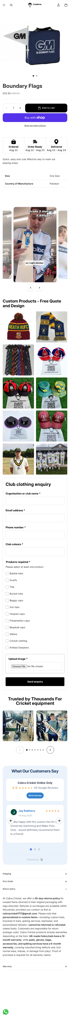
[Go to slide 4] (35, 750)
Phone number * (16, 527)
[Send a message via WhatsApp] (6, 1012)
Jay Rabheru (27, 810)
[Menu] (4, 5)
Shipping (7, 873)
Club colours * (14, 544)
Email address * (15, 510)
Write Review (35, 795)
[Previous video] (31, 288)
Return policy (9, 889)
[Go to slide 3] (32, 750)
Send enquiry (35, 681)
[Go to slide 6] (40, 750)
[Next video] (39, 288)
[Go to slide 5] (37, 750)
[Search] (11, 5)
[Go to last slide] (11, 821)
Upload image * (18, 658)
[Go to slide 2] (29, 750)
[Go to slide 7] (43, 750)
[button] (35, 245)
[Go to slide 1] (27, 750)
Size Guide (8, 881)
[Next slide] (50, 750)
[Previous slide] (19, 750)
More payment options (35, 125)
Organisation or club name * (23, 493)
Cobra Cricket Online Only (35, 782)
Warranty (7, 966)
